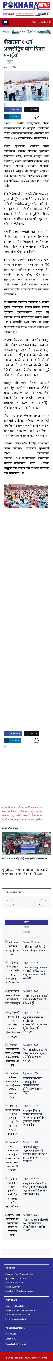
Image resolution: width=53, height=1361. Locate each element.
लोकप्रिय (26, 932)
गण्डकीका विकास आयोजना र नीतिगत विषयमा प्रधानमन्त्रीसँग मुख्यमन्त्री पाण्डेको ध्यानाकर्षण (34, 1118)
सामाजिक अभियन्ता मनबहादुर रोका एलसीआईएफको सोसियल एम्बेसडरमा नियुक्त (33, 1085)
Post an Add (10, 1334)
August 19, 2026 (31, 962)
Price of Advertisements (15, 1344)
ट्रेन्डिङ (26, 927)
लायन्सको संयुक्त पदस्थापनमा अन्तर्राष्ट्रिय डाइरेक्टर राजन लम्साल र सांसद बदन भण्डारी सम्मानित (35, 1154)
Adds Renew (10, 1339)
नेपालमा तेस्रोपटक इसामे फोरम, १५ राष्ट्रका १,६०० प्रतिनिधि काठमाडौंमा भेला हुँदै (35, 1055)
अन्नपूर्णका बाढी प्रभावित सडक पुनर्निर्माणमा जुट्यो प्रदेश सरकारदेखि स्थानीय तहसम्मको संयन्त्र (35, 1189)
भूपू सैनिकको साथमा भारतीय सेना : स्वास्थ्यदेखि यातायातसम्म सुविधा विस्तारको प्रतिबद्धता (25, 872)
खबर (9, 62)
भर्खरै (26, 922)
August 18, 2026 (31, 1045)
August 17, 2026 (30, 1106)
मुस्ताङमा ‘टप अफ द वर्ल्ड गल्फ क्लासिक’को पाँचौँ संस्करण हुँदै (35, 999)
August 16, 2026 (31, 1178)
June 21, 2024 (10, 67)
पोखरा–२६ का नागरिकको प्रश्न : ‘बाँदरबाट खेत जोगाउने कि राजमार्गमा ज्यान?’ (35, 1225)
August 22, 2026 (31, 942)
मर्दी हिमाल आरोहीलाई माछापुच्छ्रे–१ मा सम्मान (24, 858)
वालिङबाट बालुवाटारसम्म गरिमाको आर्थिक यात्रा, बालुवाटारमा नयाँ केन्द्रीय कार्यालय (35, 972)
